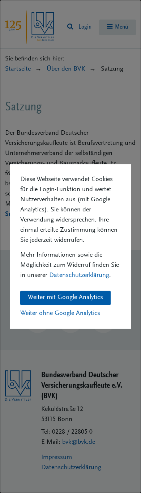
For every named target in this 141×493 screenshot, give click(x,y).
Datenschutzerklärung (79, 275)
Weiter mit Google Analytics (65, 297)
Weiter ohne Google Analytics (60, 313)
